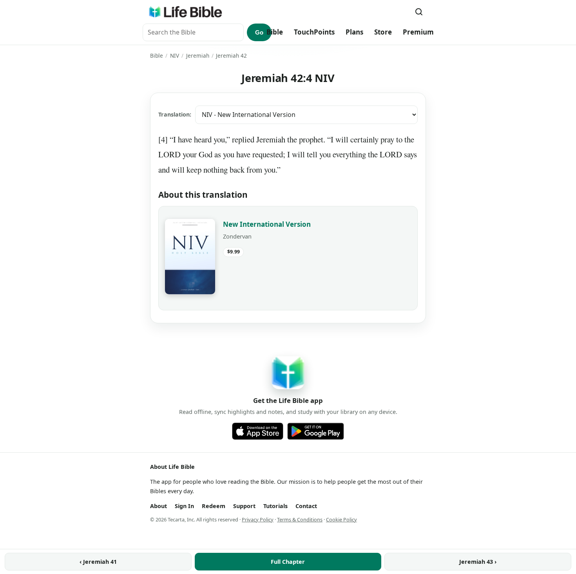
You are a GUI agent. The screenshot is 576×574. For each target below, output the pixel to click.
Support (244, 506)
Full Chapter (288, 561)
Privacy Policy (258, 519)
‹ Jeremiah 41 (98, 561)
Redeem (213, 506)
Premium (418, 31)
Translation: (174, 114)
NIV (174, 55)
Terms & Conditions (299, 519)
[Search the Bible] (418, 11)
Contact (306, 506)
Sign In (184, 506)
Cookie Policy (341, 519)
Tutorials (275, 506)
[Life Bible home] (185, 12)
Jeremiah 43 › (477, 561)
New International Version (267, 224)
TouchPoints (314, 31)
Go (259, 32)
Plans (354, 31)
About (158, 506)
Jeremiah (197, 55)
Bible (274, 31)
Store (383, 31)
